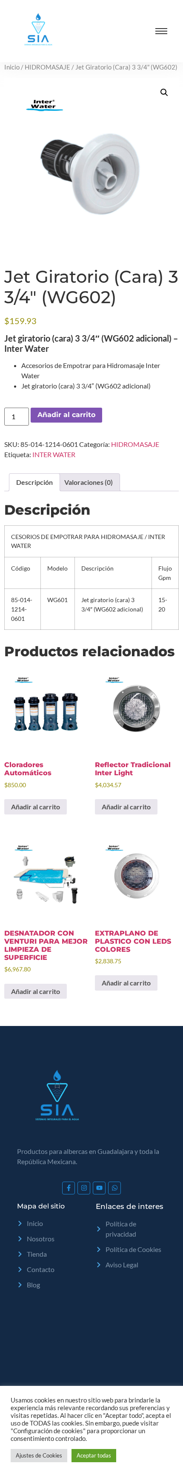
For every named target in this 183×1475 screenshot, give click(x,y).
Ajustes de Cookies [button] (39, 1455)
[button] (164, 92)
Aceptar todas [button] (94, 1455)
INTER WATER (53, 454)
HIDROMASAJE (47, 67)
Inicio (12, 67)
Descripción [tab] (34, 482)
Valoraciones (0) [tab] (88, 482)
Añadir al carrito (66, 415)
